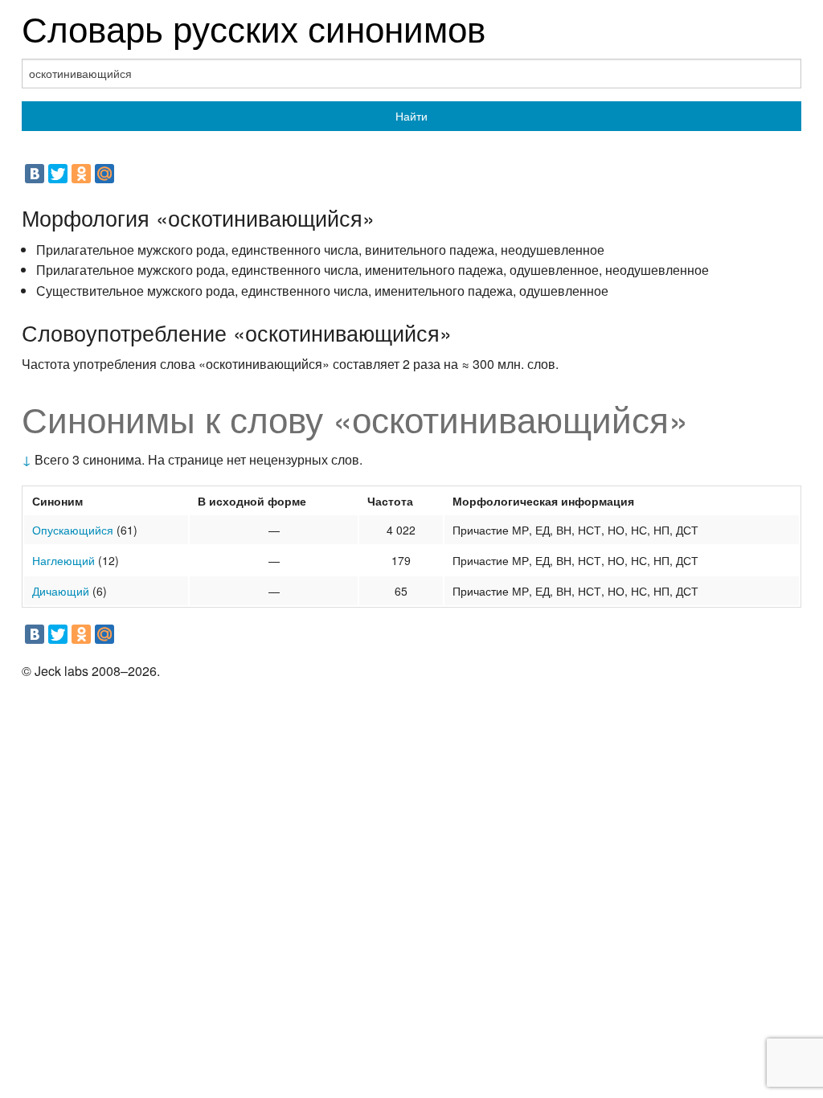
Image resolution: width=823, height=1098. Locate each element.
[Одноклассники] (81, 173)
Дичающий (60, 591)
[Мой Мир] (104, 173)
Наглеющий (63, 560)
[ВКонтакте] (34, 173)
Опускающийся (72, 530)
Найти (411, 116)
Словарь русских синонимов (253, 27)
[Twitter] (58, 173)
